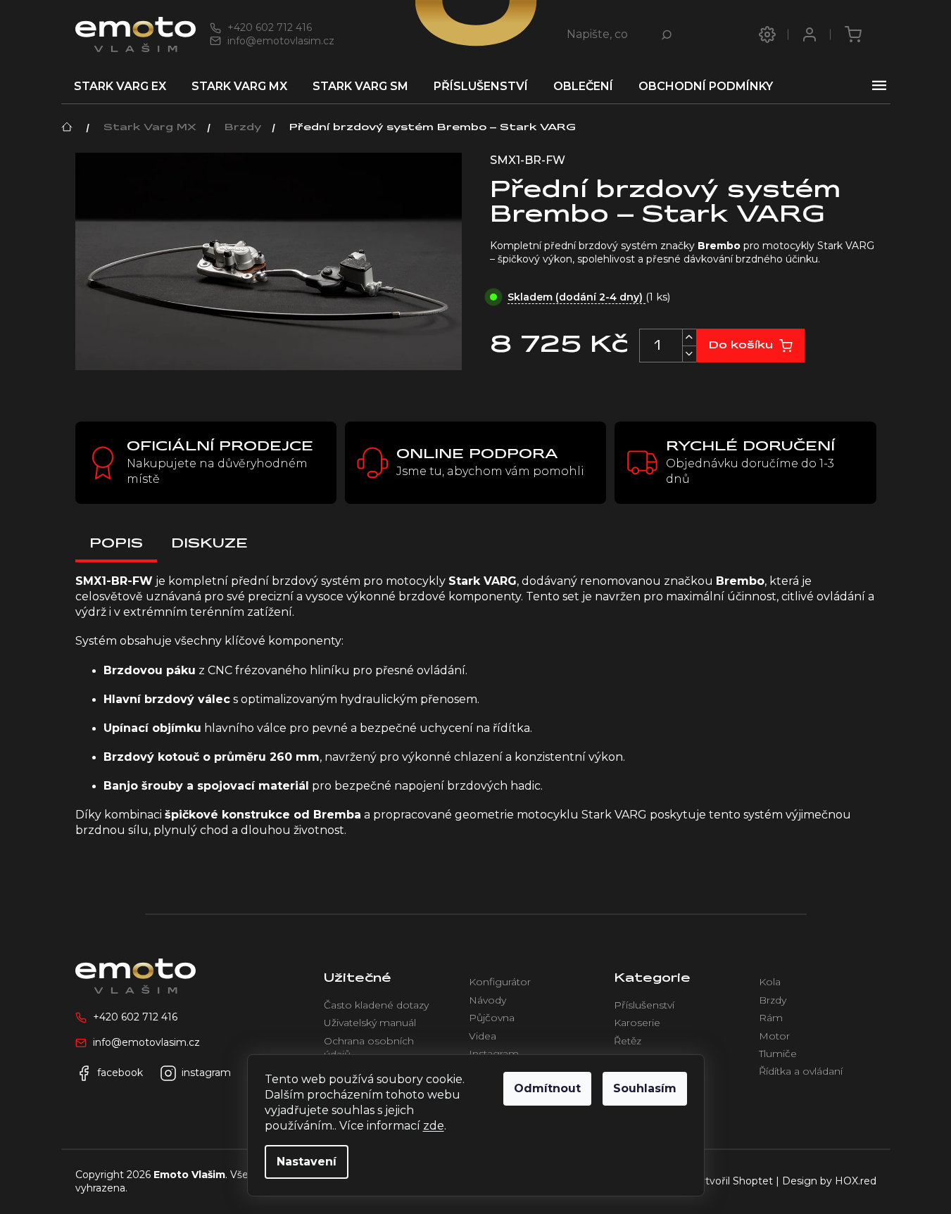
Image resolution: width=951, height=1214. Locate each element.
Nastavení (306, 1161)
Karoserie (637, 1022)
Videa (482, 1036)
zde (433, 1125)
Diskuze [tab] (209, 544)
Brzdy (772, 1000)
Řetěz (627, 1041)
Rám (771, 1017)
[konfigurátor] (767, 34)
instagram (206, 1072)
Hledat (671, 34)
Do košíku (740, 345)
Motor (774, 1036)
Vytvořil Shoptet (733, 1181)
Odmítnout (547, 1088)
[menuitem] (120, 86)
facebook (120, 1072)
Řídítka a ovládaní (801, 1071)
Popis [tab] (116, 544)
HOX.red (855, 1181)
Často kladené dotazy (376, 1005)
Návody (487, 1000)
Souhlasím (644, 1088)
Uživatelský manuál (370, 1022)
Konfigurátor (500, 981)
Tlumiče (778, 1053)
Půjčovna (492, 1017)
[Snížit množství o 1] (689, 354)
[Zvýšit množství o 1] (689, 337)
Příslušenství (644, 1005)
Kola (770, 981)
